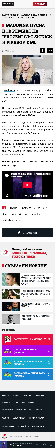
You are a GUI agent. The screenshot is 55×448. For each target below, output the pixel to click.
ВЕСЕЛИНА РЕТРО (38, 426)
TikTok (17, 256)
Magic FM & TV (40, 409)
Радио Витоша (7, 409)
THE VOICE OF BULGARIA (36, 418)
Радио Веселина (8, 426)
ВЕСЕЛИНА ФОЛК (23, 426)
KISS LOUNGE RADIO (19, 418)
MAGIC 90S (5, 418)
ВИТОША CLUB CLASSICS (24, 409)
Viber (30, 256)
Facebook (19, 253)
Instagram (37, 253)
